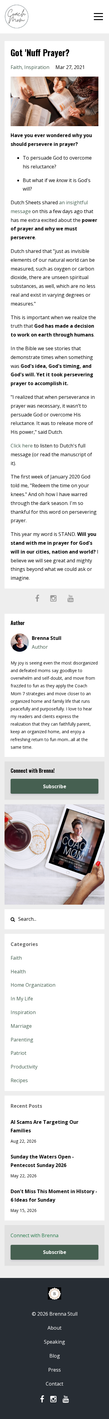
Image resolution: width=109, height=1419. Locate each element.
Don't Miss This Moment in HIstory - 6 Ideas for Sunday (54, 1195)
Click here (22, 445)
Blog (54, 1355)
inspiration (36, 67)
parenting (22, 1039)
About (54, 1327)
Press (54, 1369)
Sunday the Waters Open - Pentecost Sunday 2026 (42, 1161)
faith (16, 67)
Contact (54, 1383)
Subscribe (54, 786)
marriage (21, 1026)
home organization (33, 985)
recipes (19, 1080)
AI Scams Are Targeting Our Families (44, 1126)
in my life (22, 998)
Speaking (54, 1341)
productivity (24, 1066)
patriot (18, 1053)
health (18, 971)
